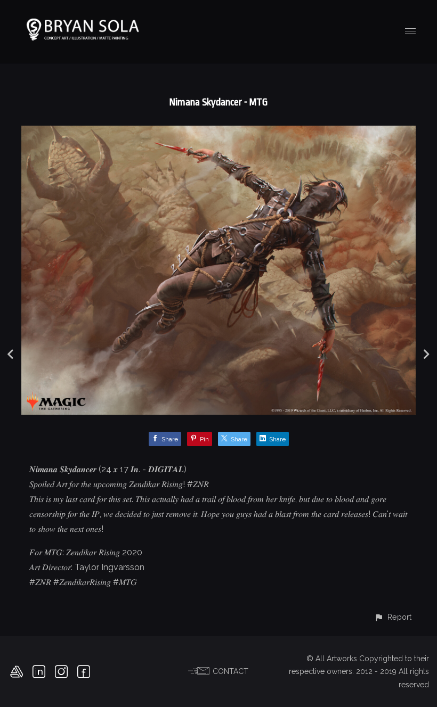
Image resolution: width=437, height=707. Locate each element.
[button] (393, 617)
